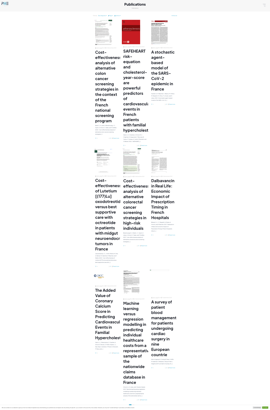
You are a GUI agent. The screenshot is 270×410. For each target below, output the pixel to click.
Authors (118, 15)
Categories (103, 15)
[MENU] (264, 4)
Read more (116, 138)
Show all (175, 15)
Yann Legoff (100, 48)
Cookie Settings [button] (257, 407)
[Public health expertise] (4, 4)
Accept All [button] (265, 407)
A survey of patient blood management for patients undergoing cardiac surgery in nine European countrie (163, 328)
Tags (110, 15)
